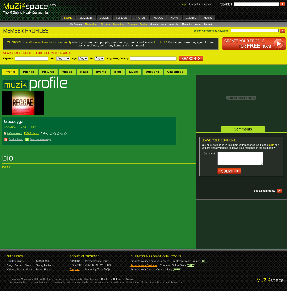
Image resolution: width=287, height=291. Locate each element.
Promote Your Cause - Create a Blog (151, 269)
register (195, 4)
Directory (105, 24)
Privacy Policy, (93, 261)
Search (154, 24)
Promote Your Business (143, 265)
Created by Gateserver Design (117, 279)
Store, (39, 265)
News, (39, 269)
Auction (143, 24)
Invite (163, 24)
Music (133, 71)
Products (132, 24)
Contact (208, 24)
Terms (106, 261)
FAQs (107, 269)
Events (101, 71)
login (184, 4)
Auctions (152, 71)
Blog (117, 71)
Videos (67, 71)
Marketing (187, 24)
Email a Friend (16, 139)
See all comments (264, 190)
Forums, (19, 265)
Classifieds (119, 24)
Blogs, (10, 265)
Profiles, (11, 261)
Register (74, 269)
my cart (208, 4)
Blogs (20, 261)
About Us (75, 260)
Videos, (11, 269)
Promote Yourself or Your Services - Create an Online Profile (164, 261)
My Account (76, 24)
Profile (10, 71)
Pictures (48, 71)
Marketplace (91, 24)
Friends (28, 71)
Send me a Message (40, 139)
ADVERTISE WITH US (98, 265)
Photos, (20, 269)
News (84, 71)
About (198, 24)
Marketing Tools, (94, 269)
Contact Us (76, 265)
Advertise (174, 24)
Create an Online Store (173, 265)
